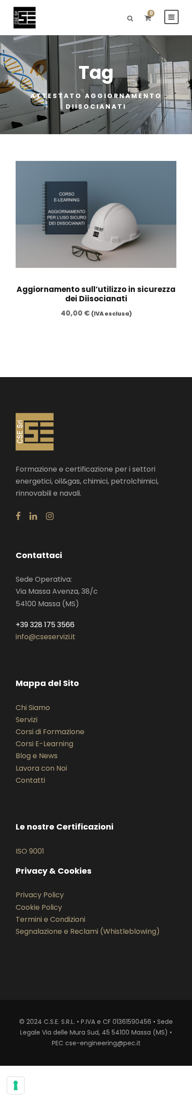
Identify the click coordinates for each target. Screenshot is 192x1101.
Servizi (27, 720)
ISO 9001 (30, 851)
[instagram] (50, 516)
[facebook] (18, 516)
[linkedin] (33, 516)
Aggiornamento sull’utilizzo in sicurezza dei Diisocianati (96, 294)
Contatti (30, 780)
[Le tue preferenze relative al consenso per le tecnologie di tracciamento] (15, 1085)
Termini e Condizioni (50, 919)
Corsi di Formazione (50, 732)
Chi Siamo (33, 708)
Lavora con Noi (41, 768)
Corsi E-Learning (44, 744)
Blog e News (37, 756)
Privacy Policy (40, 895)
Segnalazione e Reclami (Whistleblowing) (88, 931)
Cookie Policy (39, 907)
